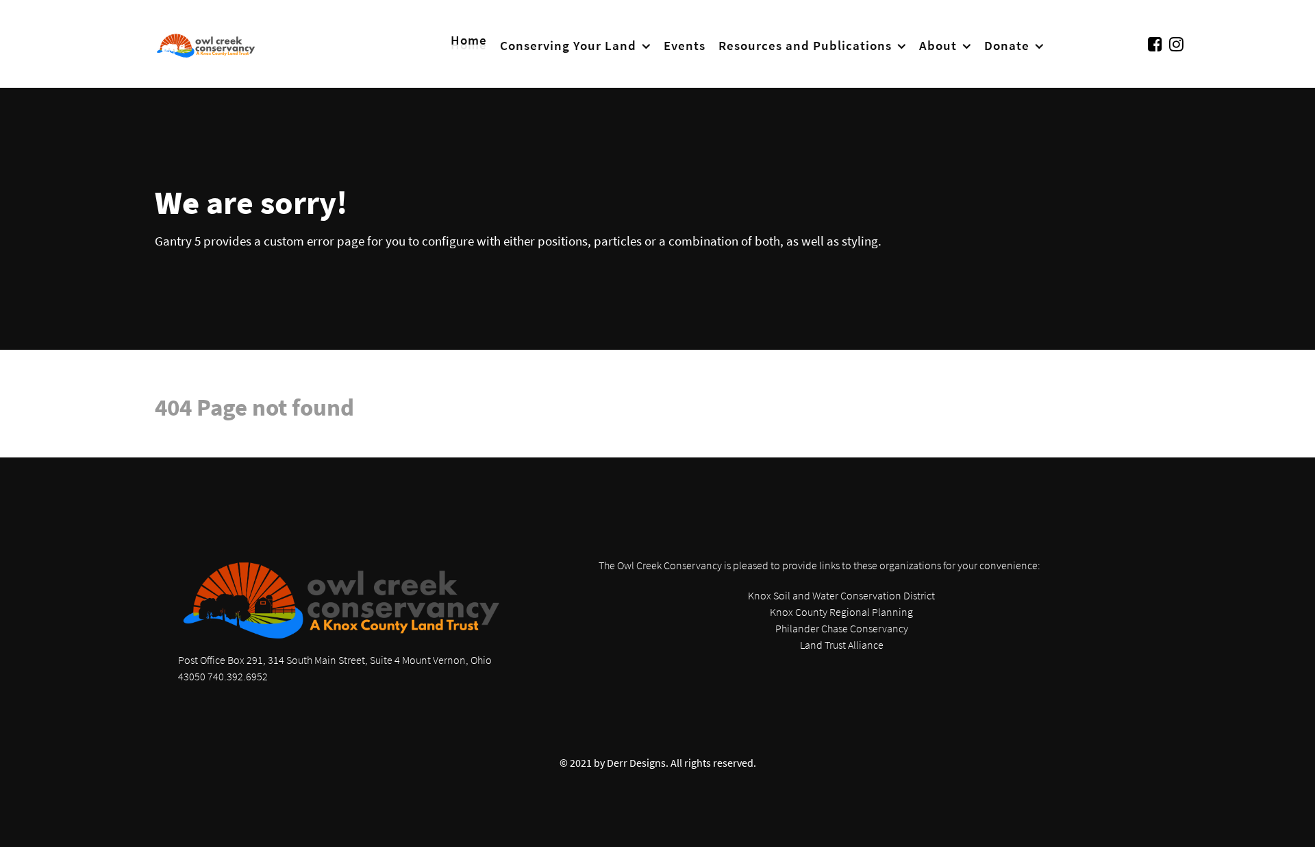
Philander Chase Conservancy (841, 628)
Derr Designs (636, 763)
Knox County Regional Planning (841, 612)
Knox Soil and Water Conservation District (841, 595)
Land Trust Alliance (842, 645)
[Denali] (206, 44)
